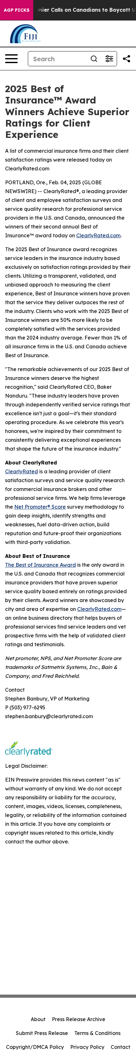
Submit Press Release (42, 1033)
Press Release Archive (78, 1019)
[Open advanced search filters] (109, 58)
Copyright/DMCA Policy (35, 1047)
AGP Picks (16, 10)
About (38, 1019)
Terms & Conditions (97, 1033)
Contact (120, 1047)
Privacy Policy (87, 1047)
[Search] (94, 58)
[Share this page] (126, 58)
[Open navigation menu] (11, 58)
